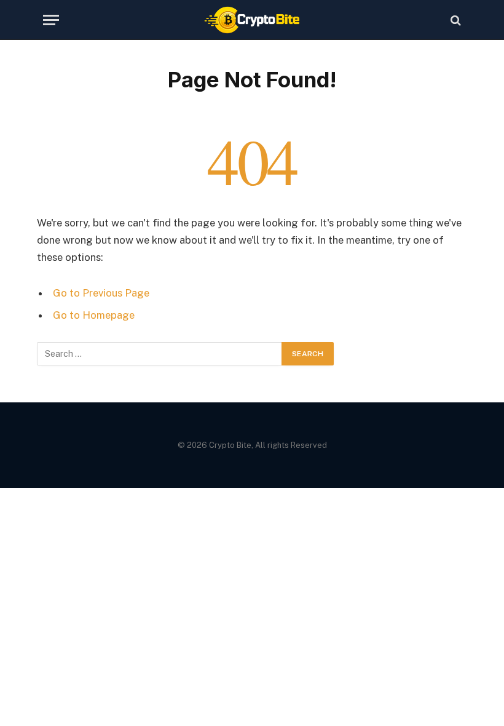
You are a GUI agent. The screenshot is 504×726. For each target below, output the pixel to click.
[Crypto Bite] (252, 20)
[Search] (454, 20)
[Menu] (51, 20)
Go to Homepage (94, 315)
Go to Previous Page (101, 293)
